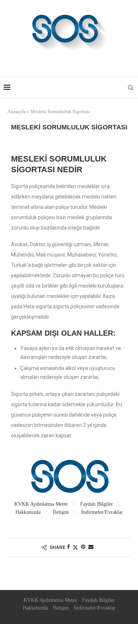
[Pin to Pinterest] (83, 547)
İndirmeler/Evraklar (102, 512)
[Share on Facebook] (68, 547)
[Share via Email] (90, 547)
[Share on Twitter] (75, 547)
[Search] (130, 87)
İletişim (61, 512)
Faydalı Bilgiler (96, 504)
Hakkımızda (27, 512)
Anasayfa (16, 111)
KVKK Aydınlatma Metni (41, 504)
